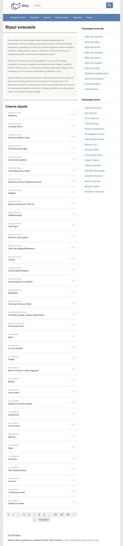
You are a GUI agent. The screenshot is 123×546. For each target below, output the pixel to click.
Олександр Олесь (93, 155)
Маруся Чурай (92, 186)
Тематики (77, 17)
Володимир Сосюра (94, 134)
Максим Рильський (94, 139)
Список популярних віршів (75, 540)
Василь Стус (91, 144)
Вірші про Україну (93, 63)
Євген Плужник (92, 181)
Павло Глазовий (93, 165)
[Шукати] (109, 5)
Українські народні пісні (96, 73)
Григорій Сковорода (95, 170)
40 (68, 514)
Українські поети (17, 17)
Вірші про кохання (94, 36)
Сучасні (47, 17)
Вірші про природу (94, 52)
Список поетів (61, 17)
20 (55, 514)
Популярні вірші (93, 84)
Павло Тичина (92, 160)
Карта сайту (93, 540)
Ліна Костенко (92, 123)
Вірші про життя (93, 57)
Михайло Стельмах (94, 191)
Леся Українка (92, 118)
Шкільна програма (94, 78)
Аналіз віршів (91, 89)
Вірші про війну (92, 42)
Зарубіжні (34, 17)
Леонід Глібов (91, 149)
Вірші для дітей (92, 47)
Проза (89, 17)
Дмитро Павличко (94, 176)
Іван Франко (91, 113)
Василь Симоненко (94, 129)
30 (62, 514)
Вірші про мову (92, 68)
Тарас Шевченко (93, 108)
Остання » (44, 519)
